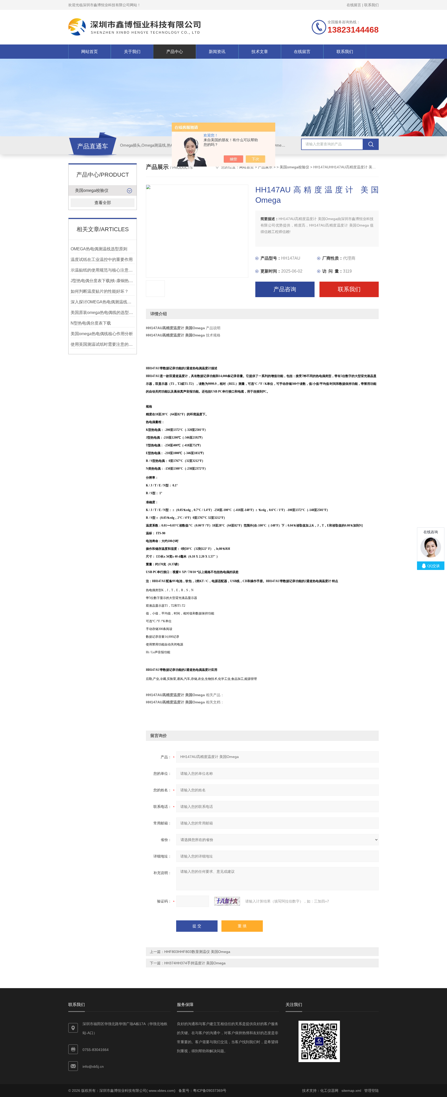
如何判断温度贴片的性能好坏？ (100, 291)
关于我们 (132, 51)
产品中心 (174, 51)
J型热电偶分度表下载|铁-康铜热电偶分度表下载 (103, 281)
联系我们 (371, 5)
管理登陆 (371, 1090)
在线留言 (354, 5)
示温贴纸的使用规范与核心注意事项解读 (103, 270)
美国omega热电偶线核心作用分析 (102, 334)
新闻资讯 (217, 51)
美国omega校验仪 (91, 190)
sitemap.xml (351, 1090)
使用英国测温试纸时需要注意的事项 (103, 344)
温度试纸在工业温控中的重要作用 (102, 259)
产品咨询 (284, 289)
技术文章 (259, 51)
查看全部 (102, 202)
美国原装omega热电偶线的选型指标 (103, 312)
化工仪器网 (329, 1090)
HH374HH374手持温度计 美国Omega (195, 963)
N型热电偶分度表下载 (91, 323)
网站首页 (89, 51)
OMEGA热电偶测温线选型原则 (99, 249)
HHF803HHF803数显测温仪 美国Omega (197, 952)
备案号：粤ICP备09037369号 (202, 1090)
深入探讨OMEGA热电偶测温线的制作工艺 (103, 302)
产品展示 (265, 167)
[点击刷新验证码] (227, 901)
